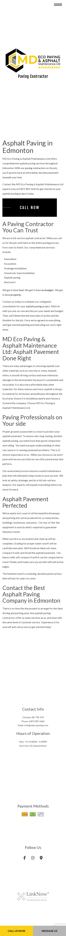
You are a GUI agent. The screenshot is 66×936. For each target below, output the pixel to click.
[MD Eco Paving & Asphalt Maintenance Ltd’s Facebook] (24, 859)
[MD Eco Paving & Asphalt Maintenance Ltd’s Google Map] (41, 859)
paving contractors (35, 169)
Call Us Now (16, 930)
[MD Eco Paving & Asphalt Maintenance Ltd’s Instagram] (33, 859)
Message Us (49, 930)
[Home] (33, 61)
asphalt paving (34, 307)
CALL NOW (30, 208)
